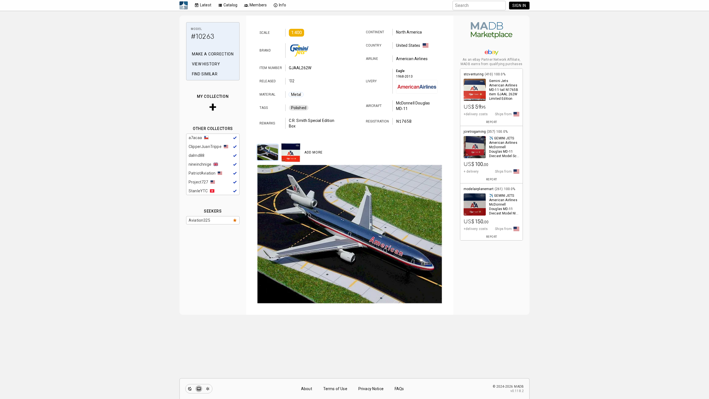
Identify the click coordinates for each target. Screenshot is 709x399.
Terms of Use (335, 389)
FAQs (399, 389)
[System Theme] (199, 388)
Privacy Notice (371, 389)
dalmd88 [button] (196, 155)
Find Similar (204, 74)
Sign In (519, 5)
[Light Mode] (207, 388)
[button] (296, 33)
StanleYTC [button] (198, 191)
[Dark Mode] (190, 388)
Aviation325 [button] (199, 220)
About (306, 389)
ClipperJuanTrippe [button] (205, 146)
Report (491, 122)
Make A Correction (213, 54)
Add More (313, 152)
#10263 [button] (202, 36)
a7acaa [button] (195, 137)
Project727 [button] (198, 182)
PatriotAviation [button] (202, 173)
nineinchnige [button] (200, 164)
